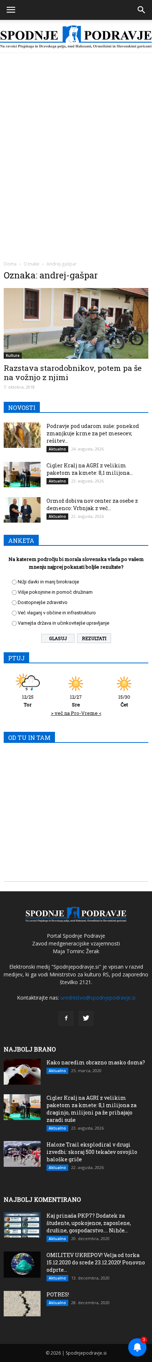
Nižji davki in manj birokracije (48, 582)
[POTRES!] (22, 1303)
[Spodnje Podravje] (76, 37)
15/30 (124, 701)
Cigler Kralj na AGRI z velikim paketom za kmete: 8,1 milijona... (89, 469)
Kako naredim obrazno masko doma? (95, 1062)
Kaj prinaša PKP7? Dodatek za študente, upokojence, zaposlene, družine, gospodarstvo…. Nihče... (88, 1223)
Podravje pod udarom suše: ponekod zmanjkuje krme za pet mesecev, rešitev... (92, 433)
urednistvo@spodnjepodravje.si (98, 997)
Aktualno (57, 449)
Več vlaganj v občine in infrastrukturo (57, 612)
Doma (10, 264)
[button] (141, 10)
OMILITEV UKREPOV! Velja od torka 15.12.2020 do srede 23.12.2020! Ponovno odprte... (95, 1262)
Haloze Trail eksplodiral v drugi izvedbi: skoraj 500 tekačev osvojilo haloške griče (91, 1152)
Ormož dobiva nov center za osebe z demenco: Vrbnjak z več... (92, 504)
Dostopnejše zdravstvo (43, 602)
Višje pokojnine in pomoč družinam (55, 592)
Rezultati (94, 638)
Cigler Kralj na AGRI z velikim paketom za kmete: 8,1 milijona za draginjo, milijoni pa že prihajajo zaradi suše (91, 1108)
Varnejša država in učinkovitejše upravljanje (63, 623)
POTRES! (57, 1294)
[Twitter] (86, 1018)
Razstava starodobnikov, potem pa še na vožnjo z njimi (73, 372)
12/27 (76, 701)
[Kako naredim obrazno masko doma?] (22, 1072)
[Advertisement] (76, 132)
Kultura (13, 355)
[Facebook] (66, 1018)
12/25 (28, 701)
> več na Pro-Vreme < (76, 713)
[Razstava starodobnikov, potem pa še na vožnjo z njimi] (76, 323)
